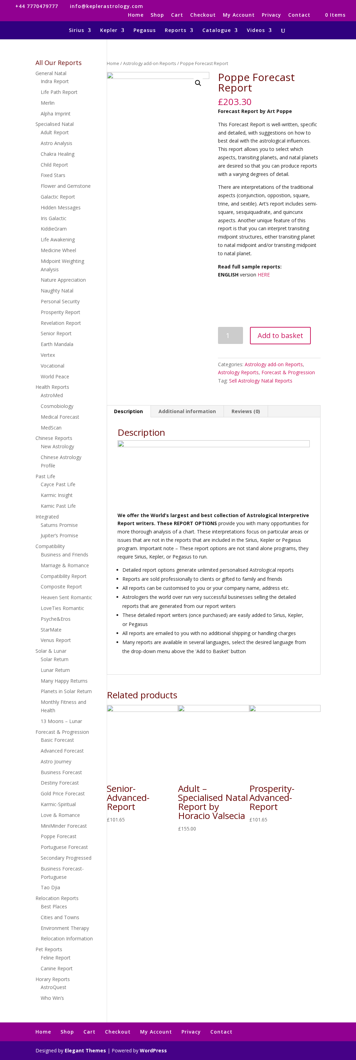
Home (136, 15)
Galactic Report (58, 196)
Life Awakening (58, 239)
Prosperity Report (60, 312)
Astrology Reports (238, 372)
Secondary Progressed (66, 857)
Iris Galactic (53, 218)
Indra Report (55, 81)
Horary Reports (52, 979)
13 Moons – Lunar (61, 721)
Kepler (109, 30)
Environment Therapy (65, 928)
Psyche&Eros (56, 619)
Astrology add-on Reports (149, 63)
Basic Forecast (57, 740)
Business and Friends (64, 554)
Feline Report (56, 957)
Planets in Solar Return (66, 691)
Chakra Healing (57, 154)
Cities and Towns (60, 917)
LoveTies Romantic (62, 608)
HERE (264, 274)
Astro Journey (56, 761)
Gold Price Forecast (63, 793)
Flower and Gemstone (66, 186)
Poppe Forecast (58, 836)
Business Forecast (61, 772)
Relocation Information (67, 938)
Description (128, 411)
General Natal (50, 73)
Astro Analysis (56, 143)
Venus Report (56, 640)
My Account (239, 15)
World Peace (55, 376)
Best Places (54, 906)
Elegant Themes (85, 1050)
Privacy (271, 15)
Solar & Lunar (50, 651)
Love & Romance (60, 815)
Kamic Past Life (58, 506)
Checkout (203, 15)
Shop (157, 15)
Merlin (48, 102)
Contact (299, 15)
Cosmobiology (57, 406)
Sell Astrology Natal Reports (260, 380)
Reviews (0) (246, 411)
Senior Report (56, 333)
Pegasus (145, 30)
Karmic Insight (57, 495)
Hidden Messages (61, 207)
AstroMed (52, 395)
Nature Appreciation (63, 279)
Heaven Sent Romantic (66, 597)
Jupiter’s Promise (59, 535)
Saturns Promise (59, 525)
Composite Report (61, 586)
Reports (175, 30)
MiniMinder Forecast (64, 825)
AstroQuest (53, 987)
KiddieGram (54, 228)
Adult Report (55, 132)
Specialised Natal (54, 124)
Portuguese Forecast (64, 847)
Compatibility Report (64, 576)
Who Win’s (52, 998)
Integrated (47, 516)
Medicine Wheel (58, 250)
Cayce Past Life (58, 484)
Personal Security (60, 301)
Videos (256, 30)
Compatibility (50, 546)
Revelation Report (61, 323)
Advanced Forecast (62, 750)
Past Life (45, 476)
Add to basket (280, 335)
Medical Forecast (60, 416)
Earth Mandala (57, 344)
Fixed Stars (53, 175)
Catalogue (216, 30)
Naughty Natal (57, 290)
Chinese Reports (53, 438)
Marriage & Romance (65, 565)
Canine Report (57, 968)
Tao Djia (50, 887)
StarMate (51, 629)
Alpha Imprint (56, 113)
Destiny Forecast (60, 782)
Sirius (76, 30)
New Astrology (57, 446)
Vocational (52, 365)
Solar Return (54, 659)
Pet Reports (48, 949)
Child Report (54, 164)
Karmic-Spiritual (58, 804)
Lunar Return (55, 670)
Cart (177, 15)
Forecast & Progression (288, 372)
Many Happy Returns (64, 680)
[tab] (128, 411)
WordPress (153, 1050)
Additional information (187, 411)
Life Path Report (59, 92)
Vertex (48, 355)
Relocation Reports (57, 898)
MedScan (51, 427)
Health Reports (52, 387)
